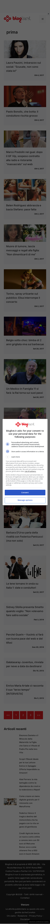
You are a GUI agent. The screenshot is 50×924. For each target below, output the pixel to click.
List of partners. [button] (30, 471)
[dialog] (25, 462)
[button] (25, 457)
